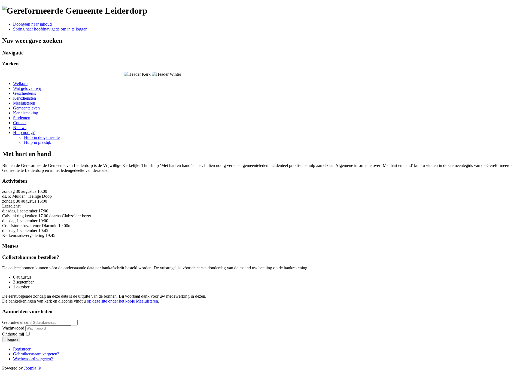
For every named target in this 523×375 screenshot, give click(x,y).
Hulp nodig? (24, 132)
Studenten (21, 117)
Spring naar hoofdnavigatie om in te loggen (50, 29)
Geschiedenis (24, 93)
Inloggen (11, 339)
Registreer (22, 349)
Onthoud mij (13, 334)
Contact (19, 122)
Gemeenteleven (26, 108)
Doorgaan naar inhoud (32, 24)
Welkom (20, 83)
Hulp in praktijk (37, 142)
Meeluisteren (24, 103)
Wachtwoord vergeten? (33, 358)
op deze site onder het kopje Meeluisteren (122, 301)
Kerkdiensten (24, 98)
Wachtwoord (13, 328)
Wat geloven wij (27, 88)
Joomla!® (32, 368)
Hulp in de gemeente (42, 137)
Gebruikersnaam (16, 322)
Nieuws (19, 127)
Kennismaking (25, 113)
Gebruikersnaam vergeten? (36, 354)
